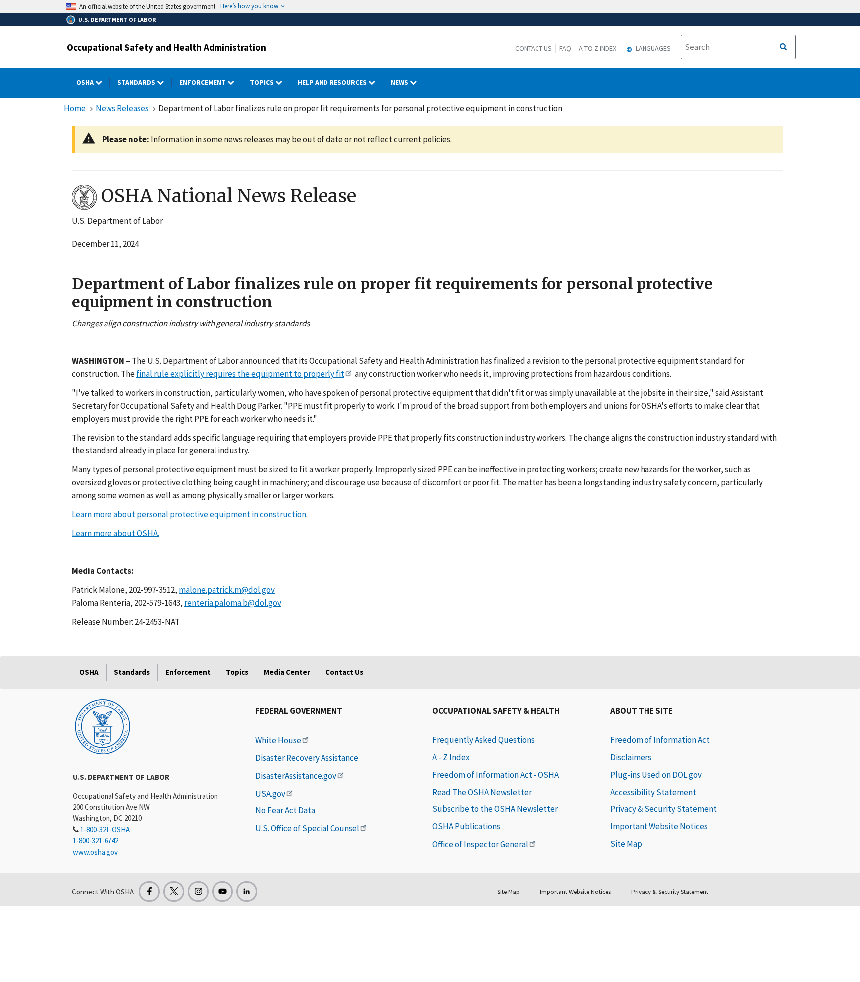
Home (75, 108)
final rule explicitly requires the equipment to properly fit (240, 373)
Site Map (626, 843)
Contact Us (533, 48)
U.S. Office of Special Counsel (307, 828)
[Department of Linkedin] (246, 891)
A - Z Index (451, 757)
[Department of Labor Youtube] (222, 891)
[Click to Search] (783, 47)
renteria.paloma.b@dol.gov (232, 602)
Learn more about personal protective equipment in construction (189, 514)
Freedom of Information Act (660, 739)
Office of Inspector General (480, 844)
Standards (137, 82)
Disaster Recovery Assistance (306, 757)
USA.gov (270, 793)
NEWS (400, 82)
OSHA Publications (466, 826)
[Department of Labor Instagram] (198, 891)
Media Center (287, 672)
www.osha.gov (95, 852)
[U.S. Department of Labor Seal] (102, 726)
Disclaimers (630, 757)
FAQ (565, 48)
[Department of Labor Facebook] (149, 891)
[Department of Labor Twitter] (173, 891)
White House (278, 740)
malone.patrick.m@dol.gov (227, 589)
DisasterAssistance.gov (295, 775)
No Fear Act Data (285, 810)
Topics (262, 82)
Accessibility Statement (653, 792)
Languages (652, 48)
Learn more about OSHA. (115, 533)
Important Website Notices (659, 826)
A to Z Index (597, 48)
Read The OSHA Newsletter (482, 792)
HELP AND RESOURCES (333, 82)
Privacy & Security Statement (663, 808)
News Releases (122, 108)
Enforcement (203, 82)
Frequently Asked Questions (483, 739)
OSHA (85, 82)
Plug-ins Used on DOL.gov (656, 774)
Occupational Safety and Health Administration (166, 47)
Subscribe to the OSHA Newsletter (495, 808)
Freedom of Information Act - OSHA (495, 774)
